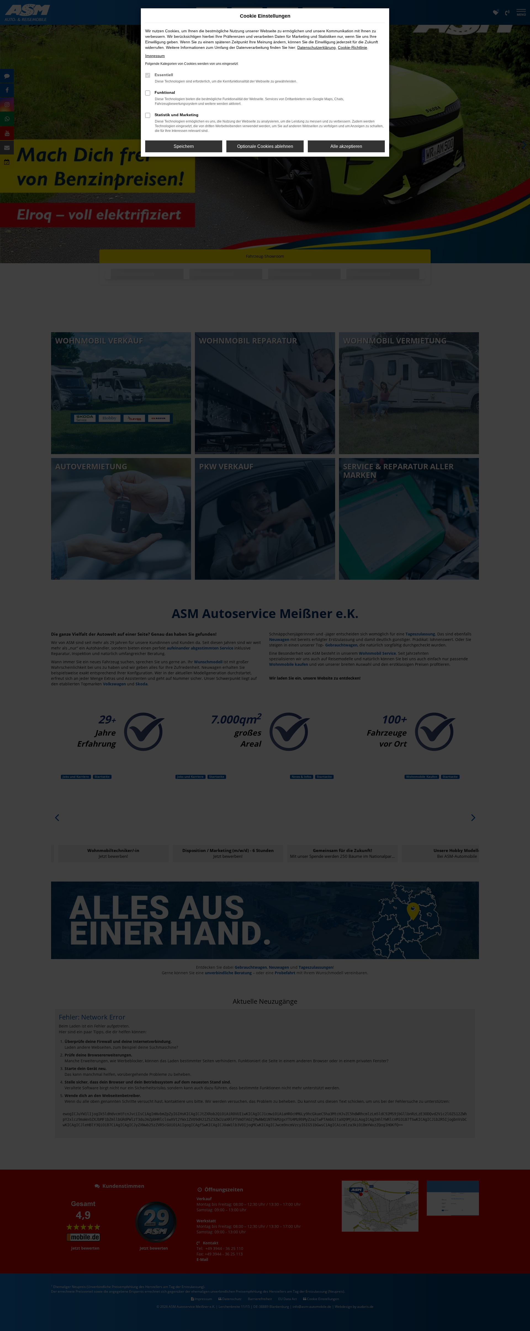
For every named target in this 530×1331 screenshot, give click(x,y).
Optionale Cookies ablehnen (265, 146)
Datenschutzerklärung (316, 47)
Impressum (155, 56)
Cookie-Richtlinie (352, 47)
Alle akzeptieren (346, 146)
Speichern (184, 146)
